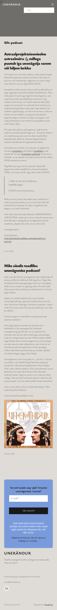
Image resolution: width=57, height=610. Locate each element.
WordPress (49, 604)
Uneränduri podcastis (30, 153)
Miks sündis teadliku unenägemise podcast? (22, 268)
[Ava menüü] (52, 4)
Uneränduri (17, 150)
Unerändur (11, 4)
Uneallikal (38, 150)
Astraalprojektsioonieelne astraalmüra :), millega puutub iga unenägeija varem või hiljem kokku (27, 60)
